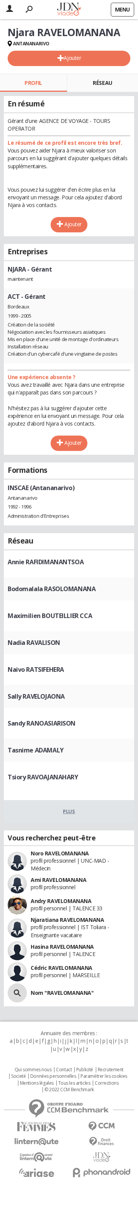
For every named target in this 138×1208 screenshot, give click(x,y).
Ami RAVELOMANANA (58, 879)
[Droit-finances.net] (101, 1142)
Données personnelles (53, 1076)
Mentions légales (37, 1083)
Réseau (102, 82)
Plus (69, 811)
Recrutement (110, 1069)
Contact (64, 1069)
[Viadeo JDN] (101, 1157)
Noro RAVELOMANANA (60, 853)
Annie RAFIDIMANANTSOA (46, 562)
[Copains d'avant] (36, 1157)
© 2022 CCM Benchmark (69, 1089)
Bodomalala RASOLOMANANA (51, 589)
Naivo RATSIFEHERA (36, 669)
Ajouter (72, 57)
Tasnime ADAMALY (36, 750)
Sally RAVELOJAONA (36, 696)
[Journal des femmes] (36, 1127)
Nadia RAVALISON (34, 642)
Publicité (84, 1069)
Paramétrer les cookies (103, 1076)
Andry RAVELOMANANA (61, 901)
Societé (18, 1076)
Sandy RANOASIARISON (42, 723)
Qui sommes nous (33, 1069)
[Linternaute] (36, 1141)
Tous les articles (74, 1083)
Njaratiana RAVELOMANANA (67, 919)
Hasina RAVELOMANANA (62, 946)
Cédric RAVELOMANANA (61, 967)
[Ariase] (36, 1172)
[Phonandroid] (101, 1172)
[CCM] (101, 1126)
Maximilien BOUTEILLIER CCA (50, 615)
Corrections (106, 1083)
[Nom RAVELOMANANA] (17, 993)
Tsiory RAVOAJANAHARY (43, 777)
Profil (33, 82)
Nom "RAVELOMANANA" (62, 992)
